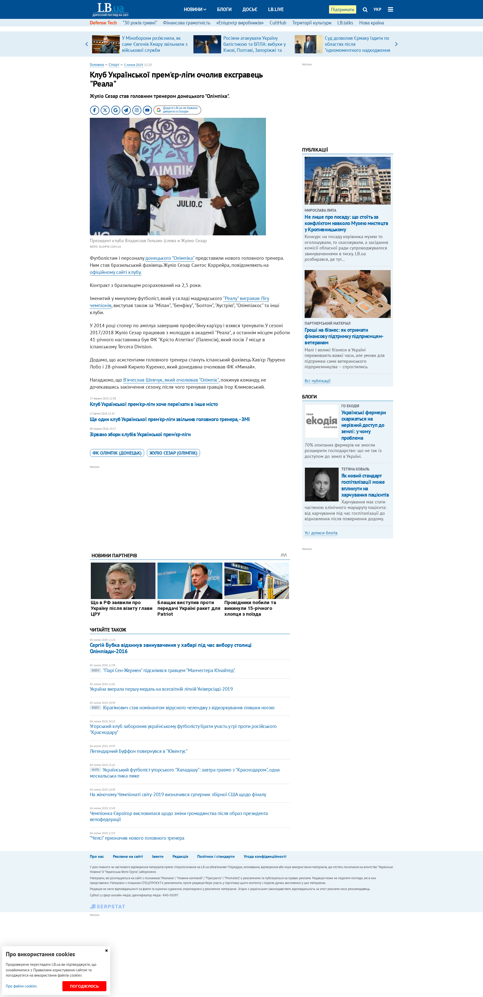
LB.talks (345, 23)
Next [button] (396, 44)
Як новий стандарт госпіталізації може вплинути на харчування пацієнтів (365, 485)
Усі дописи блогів (321, 533)
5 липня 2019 (133, 65)
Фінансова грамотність (186, 23)
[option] (140, 44)
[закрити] (106, 950)
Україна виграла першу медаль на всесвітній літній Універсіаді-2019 (161, 689)
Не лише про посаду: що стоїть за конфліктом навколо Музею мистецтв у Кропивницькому (346, 223)
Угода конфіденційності (265, 856)
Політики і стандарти (216, 856)
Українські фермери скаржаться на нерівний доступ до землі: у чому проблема (363, 425)
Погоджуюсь (84, 986)
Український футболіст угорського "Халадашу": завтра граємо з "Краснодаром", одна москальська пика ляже (185, 772)
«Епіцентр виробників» (240, 23)
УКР (377, 9)
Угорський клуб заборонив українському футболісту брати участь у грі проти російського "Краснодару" (183, 729)
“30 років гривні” (140, 23)
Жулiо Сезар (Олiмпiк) (173, 453)
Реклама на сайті (128, 856)
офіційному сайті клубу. (116, 272)
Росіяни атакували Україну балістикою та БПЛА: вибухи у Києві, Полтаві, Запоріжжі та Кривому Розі (254, 47)
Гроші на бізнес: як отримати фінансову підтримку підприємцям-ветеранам (344, 336)
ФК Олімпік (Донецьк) (117, 453)
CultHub (278, 23)
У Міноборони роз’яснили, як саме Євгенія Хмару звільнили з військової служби (154, 44)
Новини (193, 9)
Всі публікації (318, 381)
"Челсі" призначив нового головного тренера (137, 838)
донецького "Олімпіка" (169, 258)
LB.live (276, 9)
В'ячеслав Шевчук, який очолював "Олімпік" (171, 380)
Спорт (114, 64)
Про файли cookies (21, 986)
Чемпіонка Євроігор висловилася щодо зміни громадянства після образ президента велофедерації (179, 816)
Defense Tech (103, 23)
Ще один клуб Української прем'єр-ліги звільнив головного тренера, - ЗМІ (170, 419)
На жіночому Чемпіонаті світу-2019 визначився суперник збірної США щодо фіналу (178, 794)
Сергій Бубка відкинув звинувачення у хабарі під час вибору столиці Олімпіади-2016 (171, 648)
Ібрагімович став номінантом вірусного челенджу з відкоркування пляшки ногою (183, 707)
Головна (97, 64)
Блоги (224, 9)
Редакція (180, 856)
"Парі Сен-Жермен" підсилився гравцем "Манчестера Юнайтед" (163, 670)
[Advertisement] (190, 505)
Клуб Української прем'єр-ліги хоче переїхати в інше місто (154, 404)
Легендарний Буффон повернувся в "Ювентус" (139, 751)
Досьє (250, 9)
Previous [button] (87, 44)
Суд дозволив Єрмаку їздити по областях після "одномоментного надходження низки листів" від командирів (357, 47)
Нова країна (371, 23)
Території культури (311, 23)
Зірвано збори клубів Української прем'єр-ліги (140, 434)
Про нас (97, 856)
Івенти (158, 856)
